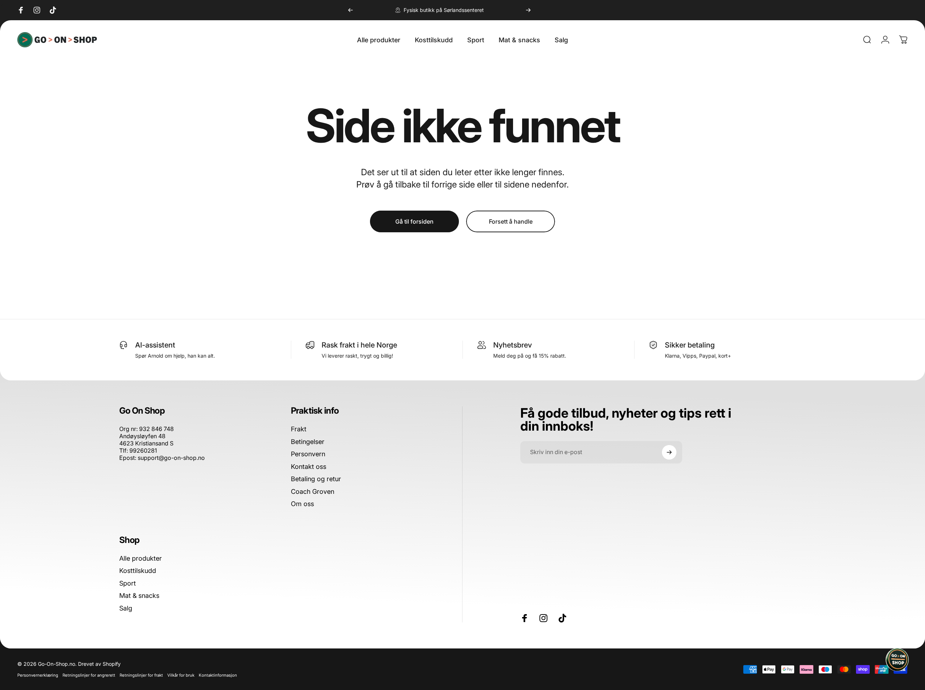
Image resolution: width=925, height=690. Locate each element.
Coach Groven (312, 491)
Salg (125, 608)
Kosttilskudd (137, 570)
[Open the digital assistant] (897, 659)
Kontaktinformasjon (218, 675)
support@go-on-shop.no (171, 457)
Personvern (308, 454)
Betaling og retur (316, 479)
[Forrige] (350, 10)
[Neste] (528, 10)
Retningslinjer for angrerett (89, 675)
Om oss (302, 504)
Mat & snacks (139, 595)
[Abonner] (669, 452)
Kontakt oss (308, 466)
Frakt (298, 429)
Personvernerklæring (37, 675)
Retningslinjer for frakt (141, 675)
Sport (127, 583)
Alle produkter (140, 558)
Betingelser (307, 441)
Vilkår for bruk (180, 675)
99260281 (143, 450)
